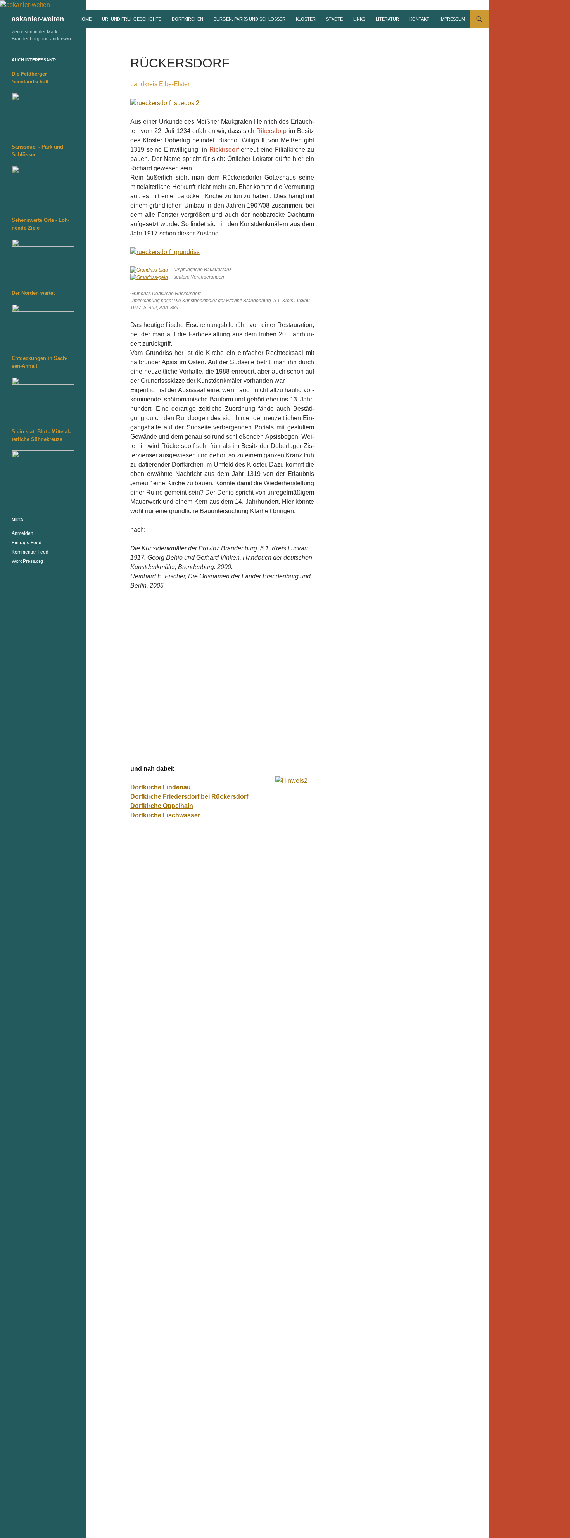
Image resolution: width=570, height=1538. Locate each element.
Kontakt (419, 19)
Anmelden (22, 533)
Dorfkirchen (187, 19)
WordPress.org (27, 561)
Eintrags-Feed (26, 542)
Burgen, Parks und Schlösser (249, 19)
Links (359, 19)
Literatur (387, 19)
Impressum (452, 19)
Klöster (306, 19)
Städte (334, 19)
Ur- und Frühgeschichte (131, 19)
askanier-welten (38, 19)
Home (85, 19)
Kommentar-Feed (30, 552)
